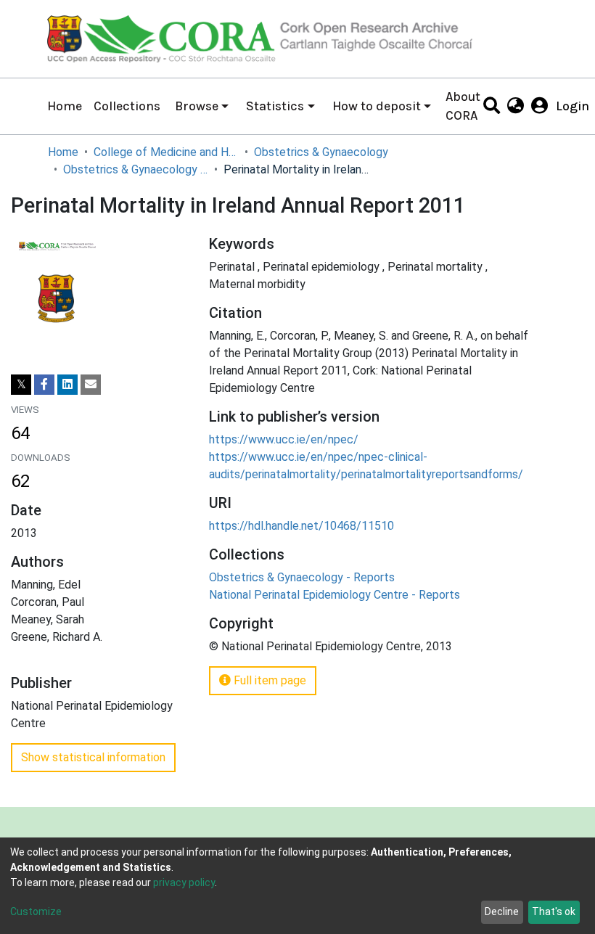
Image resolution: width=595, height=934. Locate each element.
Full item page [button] (268, 680)
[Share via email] (91, 384)
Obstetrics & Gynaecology (321, 152)
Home (64, 106)
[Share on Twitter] (21, 384)
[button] (515, 106)
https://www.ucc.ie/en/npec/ (283, 439)
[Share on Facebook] (44, 384)
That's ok (553, 911)
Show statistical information (93, 757)
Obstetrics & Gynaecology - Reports (135, 169)
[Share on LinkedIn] (67, 384)
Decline (502, 911)
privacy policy (184, 882)
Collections (127, 106)
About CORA (463, 106)
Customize (36, 911)
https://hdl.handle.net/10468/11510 (301, 526)
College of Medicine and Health (166, 152)
